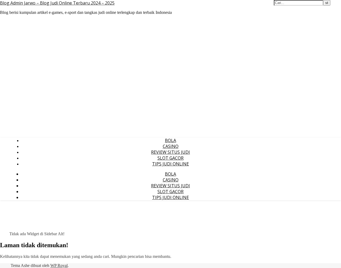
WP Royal (59, 265)
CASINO (170, 146)
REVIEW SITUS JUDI (170, 152)
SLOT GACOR (170, 158)
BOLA (170, 140)
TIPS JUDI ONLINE (170, 164)
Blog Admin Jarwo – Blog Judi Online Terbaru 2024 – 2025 (57, 3)
